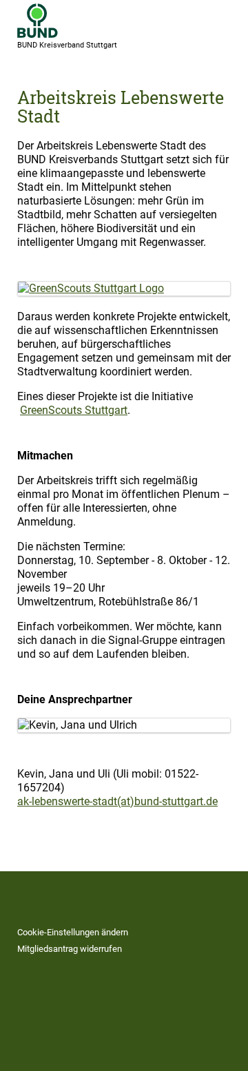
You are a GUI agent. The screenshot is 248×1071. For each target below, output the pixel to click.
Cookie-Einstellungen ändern (72, 932)
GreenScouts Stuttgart (73, 410)
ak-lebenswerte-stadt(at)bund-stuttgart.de (117, 801)
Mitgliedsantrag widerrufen (69, 949)
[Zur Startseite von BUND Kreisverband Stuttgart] (37, 20)
